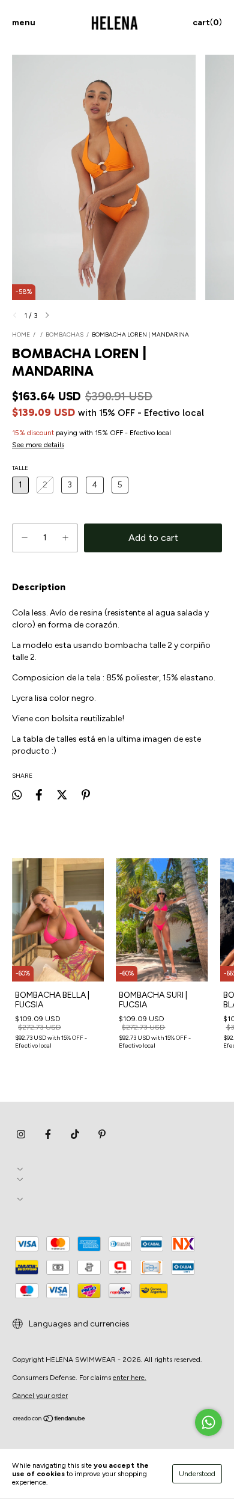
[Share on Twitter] (62, 795)
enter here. (129, 1377)
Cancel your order (40, 1395)
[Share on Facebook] (39, 795)
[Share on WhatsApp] (17, 795)
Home (21, 334)
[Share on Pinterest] (86, 795)
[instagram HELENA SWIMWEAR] (21, 1135)
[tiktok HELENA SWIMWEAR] (75, 1135)
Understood (197, 1474)
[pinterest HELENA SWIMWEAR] (102, 1135)
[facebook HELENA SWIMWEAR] (48, 1135)
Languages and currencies (78, 1324)
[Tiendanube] (49, 1420)
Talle (20, 468)
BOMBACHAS (64, 334)
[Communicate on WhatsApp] (208, 1422)
